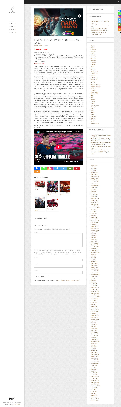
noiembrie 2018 (95, 337)
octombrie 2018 (95, 339)
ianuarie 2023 (94, 245)
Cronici (93, 70)
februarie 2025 (95, 198)
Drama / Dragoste (95, 84)
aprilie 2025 (94, 195)
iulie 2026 (93, 167)
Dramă (93, 83)
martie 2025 (94, 196)
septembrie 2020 (95, 297)
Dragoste (93, 81)
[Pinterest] (77, 168)
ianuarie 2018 (94, 356)
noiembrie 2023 (95, 226)
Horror (93, 99)
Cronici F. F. (94, 73)
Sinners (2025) (101, 144)
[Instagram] (50, 168)
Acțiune (93, 47)
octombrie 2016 (95, 384)
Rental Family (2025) (96, 34)
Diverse (93, 75)
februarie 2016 (95, 399)
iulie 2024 (93, 211)
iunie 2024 (93, 213)
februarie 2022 (95, 265)
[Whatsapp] (44, 168)
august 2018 (94, 343)
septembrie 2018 (95, 341)
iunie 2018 (93, 347)
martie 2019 (94, 330)
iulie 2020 (93, 300)
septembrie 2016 (95, 386)
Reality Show (94, 107)
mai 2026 (93, 171)
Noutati (93, 103)
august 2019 (94, 321)
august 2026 (94, 165)
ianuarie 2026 (94, 178)
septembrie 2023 (95, 230)
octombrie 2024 (95, 206)
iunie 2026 (93, 169)
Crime (92, 66)
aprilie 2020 (94, 306)
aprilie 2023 (94, 239)
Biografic (93, 60)
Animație (93, 51)
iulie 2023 (93, 234)
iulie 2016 (93, 389)
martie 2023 (94, 241)
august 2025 (94, 187)
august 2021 (94, 276)
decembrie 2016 (95, 380)
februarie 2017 (95, 376)
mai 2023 (93, 237)
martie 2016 (94, 397)
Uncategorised (95, 123)
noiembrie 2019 (95, 315)
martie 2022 (94, 263)
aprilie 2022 (94, 261)
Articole (93, 55)
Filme (92, 97)
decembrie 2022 (95, 247)
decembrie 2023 (95, 224)
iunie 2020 (93, 302)
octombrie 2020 (95, 295)
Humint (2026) (95, 135)
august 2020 (94, 299)
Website (35, 270)
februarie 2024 (95, 221)
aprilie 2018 (94, 350)
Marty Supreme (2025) (97, 146)
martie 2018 (94, 352)
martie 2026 (94, 174)
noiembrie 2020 (95, 293)
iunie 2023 (93, 235)
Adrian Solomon (38, 45)
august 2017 (94, 365)
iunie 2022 (93, 258)
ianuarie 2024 (94, 222)
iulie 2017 (93, 367)
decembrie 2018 (95, 336)
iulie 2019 (93, 323)
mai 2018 (93, 349)
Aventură (93, 57)
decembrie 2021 (95, 269)
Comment (36, 232)
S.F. (92, 109)
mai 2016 (93, 393)
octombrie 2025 (95, 184)
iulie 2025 (93, 189)
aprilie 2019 (94, 328)
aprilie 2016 (94, 395)
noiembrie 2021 (95, 271)
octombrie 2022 (95, 250)
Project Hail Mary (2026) (97, 139)
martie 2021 (94, 286)
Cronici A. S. (94, 72)
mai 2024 (93, 215)
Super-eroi (93, 116)
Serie (92, 114)
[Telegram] (57, 168)
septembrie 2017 (95, 363)
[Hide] (120, 32)
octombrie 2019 (95, 317)
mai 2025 (93, 193)
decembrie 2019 (95, 313)
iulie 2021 (93, 278)
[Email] (70, 168)
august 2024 (94, 209)
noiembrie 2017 (95, 360)
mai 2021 (93, 282)
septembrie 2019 (95, 319)
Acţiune (93, 46)
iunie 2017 (93, 369)
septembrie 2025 (95, 185)
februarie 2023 (95, 243)
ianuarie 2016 (94, 401)
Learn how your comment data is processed (68, 280)
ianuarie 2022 (94, 267)
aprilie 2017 (94, 373)
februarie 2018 (95, 354)
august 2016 (94, 388)
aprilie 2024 (94, 217)
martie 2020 (94, 308)
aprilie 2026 (94, 172)
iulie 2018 (93, 345)
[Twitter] (63, 168)
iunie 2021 (93, 280)
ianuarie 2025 (94, 200)
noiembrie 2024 (95, 204)
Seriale (93, 112)
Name (35, 257)
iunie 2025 (93, 191)
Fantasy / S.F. (94, 92)
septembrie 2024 (95, 208)
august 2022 (94, 254)
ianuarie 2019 (94, 334)
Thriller (93, 120)
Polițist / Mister (95, 105)
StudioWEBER (17, 404)
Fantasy (93, 88)
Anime (92, 53)
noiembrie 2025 (95, 182)
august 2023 (94, 232)
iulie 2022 (93, 256)
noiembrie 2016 (95, 382)
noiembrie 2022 (95, 248)
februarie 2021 (95, 287)
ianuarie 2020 (94, 311)
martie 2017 (94, 375)
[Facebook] (37, 168)
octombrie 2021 (95, 273)
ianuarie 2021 (94, 289)
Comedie (93, 62)
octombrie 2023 (95, 228)
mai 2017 (93, 371)
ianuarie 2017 (94, 378)
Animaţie (93, 49)
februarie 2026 (95, 176)
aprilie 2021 (94, 284)
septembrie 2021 (95, 274)
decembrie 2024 (95, 202)
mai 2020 (93, 304)
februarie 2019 (95, 332)
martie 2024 (94, 219)
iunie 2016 (93, 391)
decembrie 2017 (95, 358)
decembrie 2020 (95, 291)
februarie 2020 (95, 310)
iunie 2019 (93, 324)
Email (35, 264)
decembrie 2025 (95, 180)
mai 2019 (93, 326)
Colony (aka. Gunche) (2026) (98, 32)
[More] (37, 171)
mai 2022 (93, 260)
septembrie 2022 (95, 252)
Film (92, 96)
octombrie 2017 (95, 362)
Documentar (94, 77)
